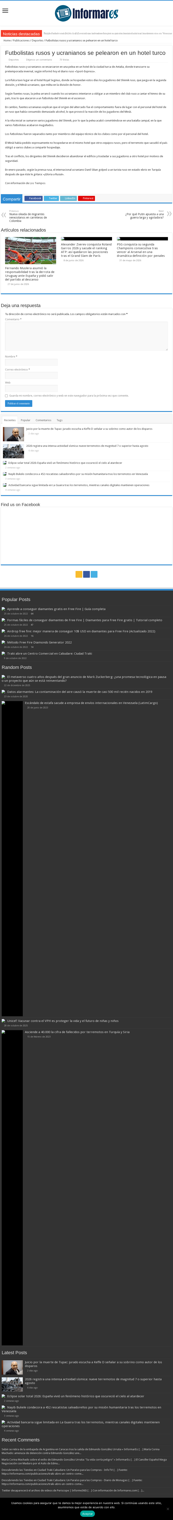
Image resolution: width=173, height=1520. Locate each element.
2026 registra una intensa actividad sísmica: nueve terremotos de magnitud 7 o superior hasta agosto (87, 445)
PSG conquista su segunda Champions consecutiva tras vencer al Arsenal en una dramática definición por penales (141, 250)
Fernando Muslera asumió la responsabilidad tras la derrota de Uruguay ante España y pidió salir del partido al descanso (29, 273)
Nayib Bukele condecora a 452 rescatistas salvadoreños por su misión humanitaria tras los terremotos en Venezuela (78, 474)
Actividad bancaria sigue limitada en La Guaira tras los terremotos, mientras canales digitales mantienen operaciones (78, 485)
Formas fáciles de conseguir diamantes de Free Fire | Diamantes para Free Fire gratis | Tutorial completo (84, 620)
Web (8, 382)
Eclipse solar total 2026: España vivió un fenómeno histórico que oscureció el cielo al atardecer (65, 462)
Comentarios (43, 420)
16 (32, 636)
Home (7, 40)
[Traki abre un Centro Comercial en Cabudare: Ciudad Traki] (3, 653)
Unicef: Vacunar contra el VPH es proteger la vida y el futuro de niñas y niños (63, 1021)
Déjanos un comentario (39, 59)
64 (32, 613)
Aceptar (87, 1513)
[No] (168, 1509)
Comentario (13, 319)
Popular (25, 420)
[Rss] (79, 574)
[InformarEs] (86, 12)
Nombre (11, 356)
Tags (59, 420)
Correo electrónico (17, 369)
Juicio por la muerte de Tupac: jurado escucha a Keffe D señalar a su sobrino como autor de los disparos (89, 428)
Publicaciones (21, 40)
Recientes (10, 420)
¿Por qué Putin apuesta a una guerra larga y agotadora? (144, 214)
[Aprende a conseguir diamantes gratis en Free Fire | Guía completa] (3, 608)
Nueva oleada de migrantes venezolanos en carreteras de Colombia (28, 216)
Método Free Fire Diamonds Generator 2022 (39, 642)
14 (32, 647)
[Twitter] (94, 574)
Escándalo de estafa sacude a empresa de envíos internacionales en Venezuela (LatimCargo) (91, 703)
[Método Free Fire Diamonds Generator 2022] (3, 642)
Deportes (37, 40)
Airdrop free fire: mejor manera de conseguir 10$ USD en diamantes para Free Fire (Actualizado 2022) (81, 631)
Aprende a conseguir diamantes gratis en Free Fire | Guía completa (56, 609)
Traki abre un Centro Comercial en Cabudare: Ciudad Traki (49, 653)
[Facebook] (86, 574)
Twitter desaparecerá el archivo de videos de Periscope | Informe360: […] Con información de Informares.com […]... (73, 1490)
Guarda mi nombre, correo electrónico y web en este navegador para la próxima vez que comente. (69, 395)
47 (32, 625)
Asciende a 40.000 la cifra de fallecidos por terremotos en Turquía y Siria (77, 1032)
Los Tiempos (37, 183)
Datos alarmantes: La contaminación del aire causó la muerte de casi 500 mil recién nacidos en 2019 (79, 692)
